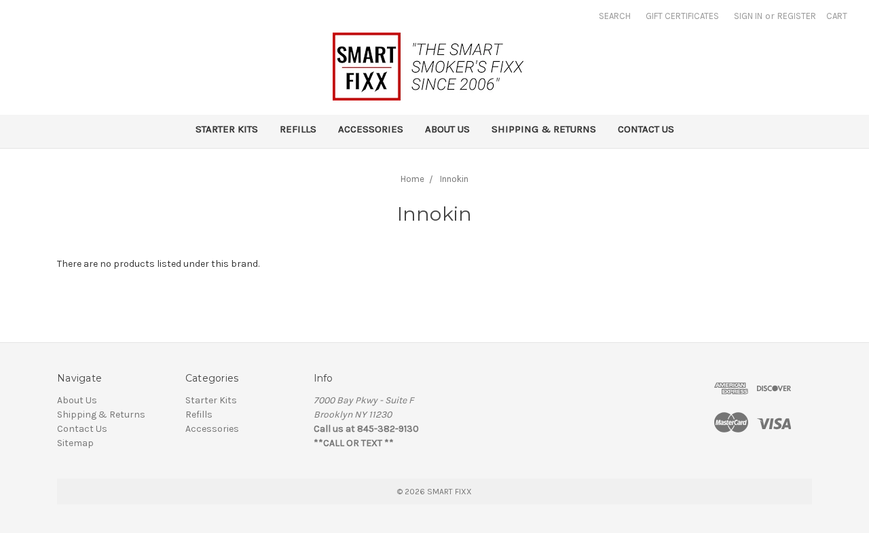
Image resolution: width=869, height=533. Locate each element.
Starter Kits (227, 129)
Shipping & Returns (544, 129)
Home (412, 179)
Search (615, 16)
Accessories (370, 129)
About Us (447, 129)
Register (796, 16)
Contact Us (646, 129)
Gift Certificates (682, 16)
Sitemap (75, 443)
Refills (298, 129)
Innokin (454, 179)
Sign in (748, 16)
